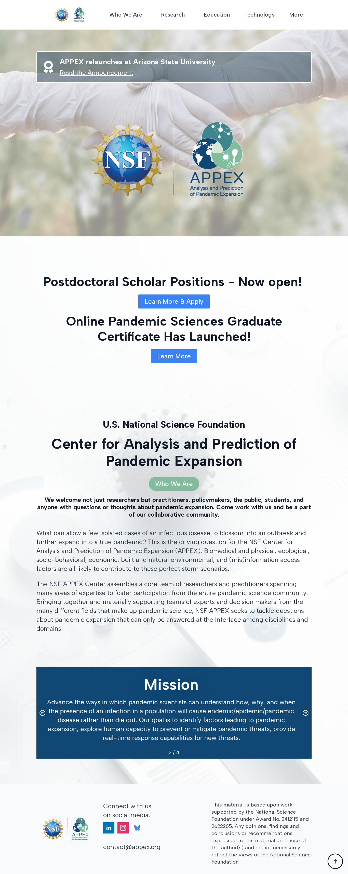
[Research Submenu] (189, 15)
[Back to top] (335, 861)
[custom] (137, 827)
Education (217, 14)
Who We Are (125, 14)
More (296, 14)
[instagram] (123, 827)
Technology (259, 14)
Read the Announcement (96, 72)
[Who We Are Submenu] (146, 15)
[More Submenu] (307, 15)
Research (173, 14)
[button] (42, 713)
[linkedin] (108, 827)
